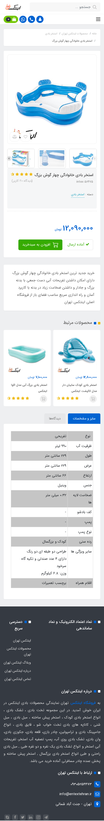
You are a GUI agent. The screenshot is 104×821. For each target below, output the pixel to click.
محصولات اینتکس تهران (19, 651)
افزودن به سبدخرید (37, 244)
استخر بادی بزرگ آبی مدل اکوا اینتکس (29, 388)
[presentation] (94, 158)
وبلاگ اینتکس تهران (17, 662)
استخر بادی (77, 194)
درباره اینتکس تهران (18, 670)
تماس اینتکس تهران (17, 679)
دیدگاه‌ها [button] (55, 418)
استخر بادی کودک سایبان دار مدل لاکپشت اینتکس (79, 388)
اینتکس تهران (22, 640)
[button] (40, 19)
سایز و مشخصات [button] (84, 418)
